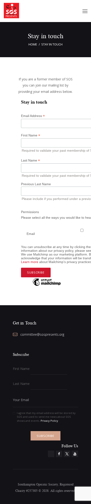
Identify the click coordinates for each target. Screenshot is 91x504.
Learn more (29, 262)
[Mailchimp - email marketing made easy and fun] (46, 285)
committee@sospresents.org (42, 334)
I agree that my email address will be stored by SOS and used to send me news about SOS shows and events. (46, 417)
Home (32, 44)
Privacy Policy (49, 420)
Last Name (21, 383)
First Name (21, 368)
